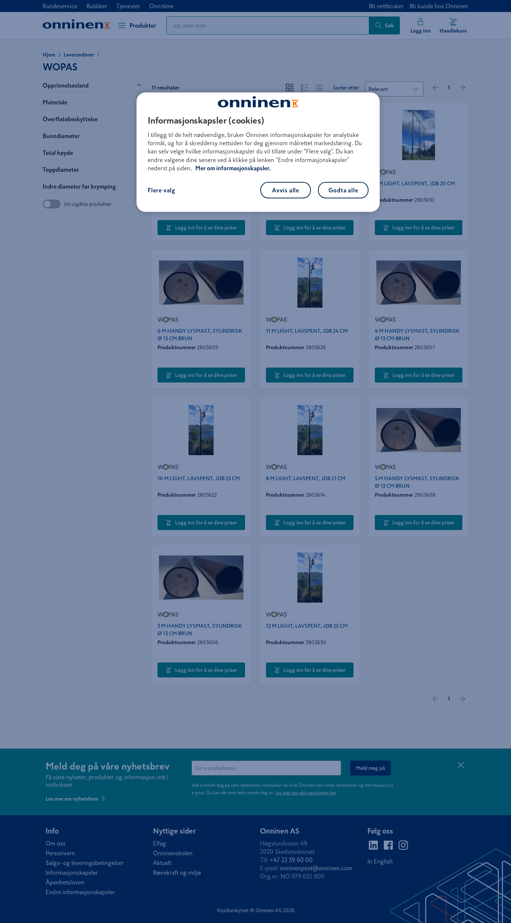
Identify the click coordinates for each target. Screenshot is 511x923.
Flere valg (161, 190)
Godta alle (343, 190)
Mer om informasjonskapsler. (233, 168)
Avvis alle (285, 190)
